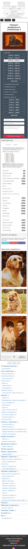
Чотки (3, 493)
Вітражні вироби (6, 454)
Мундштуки (5, 478)
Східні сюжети (6, 419)
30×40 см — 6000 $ (14, 107)
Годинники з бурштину (8, 488)
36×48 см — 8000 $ (14, 110)
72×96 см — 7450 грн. (14, 73)
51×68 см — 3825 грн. (14, 68)
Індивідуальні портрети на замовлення (13, 429)
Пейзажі (4, 397)
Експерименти (6, 518)
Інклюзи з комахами (7, 490)
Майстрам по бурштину (9, 505)
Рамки (9, 363)
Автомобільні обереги (8, 495)
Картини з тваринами (8, 412)
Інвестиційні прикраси (8, 468)
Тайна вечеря (6, 385)
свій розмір (14, 81)
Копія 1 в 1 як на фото (11, 92)
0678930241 (5, 242)
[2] (5, 357)
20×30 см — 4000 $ (14, 105)
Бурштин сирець (6, 507)
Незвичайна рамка (14, 203)
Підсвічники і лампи (7, 483)
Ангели (4, 383)
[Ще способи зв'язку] (23, 14)
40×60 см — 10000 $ (14, 112)
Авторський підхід (10, 89)
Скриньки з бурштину (8, 485)
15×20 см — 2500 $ (14, 99)
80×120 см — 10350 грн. (14, 76)
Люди (3, 407)
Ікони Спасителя (6, 378)
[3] (7, 357)
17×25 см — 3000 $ (14, 102)
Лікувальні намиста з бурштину (11, 459)
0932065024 (13, 242)
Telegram (13, 13)
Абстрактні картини (7, 417)
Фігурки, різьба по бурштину (10, 473)
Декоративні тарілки (8, 444)
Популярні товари (7, 510)
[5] (6, 359)
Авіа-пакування (14, 220)
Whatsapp (19, 13)
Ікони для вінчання (7, 373)
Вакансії (13, 543)
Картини (4, 395)
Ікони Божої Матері (7, 376)
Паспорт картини (14, 227)
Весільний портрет (7, 424)
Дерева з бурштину (7, 481)
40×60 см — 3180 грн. (14, 65)
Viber (7, 13)
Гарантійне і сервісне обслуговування (11, 193)
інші (23, 242)
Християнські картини (8, 414)
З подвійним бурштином (12, 84)
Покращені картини (10, 87)
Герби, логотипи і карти (8, 409)
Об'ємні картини (9, 94)
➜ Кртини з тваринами (15, 535)
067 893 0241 (14, 11)
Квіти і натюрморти (7, 402)
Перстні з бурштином (8, 461)
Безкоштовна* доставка (8, 191)
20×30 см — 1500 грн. (14, 58)
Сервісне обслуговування (14, 538)
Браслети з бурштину (8, 466)
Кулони (4, 464)
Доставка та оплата (7, 188)
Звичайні (7, 52)
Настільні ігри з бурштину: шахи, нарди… (14, 500)
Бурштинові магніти (7, 497)
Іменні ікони (5, 380)
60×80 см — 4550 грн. (14, 70)
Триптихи (4, 439)
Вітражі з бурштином (8, 451)
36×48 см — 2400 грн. (14, 63)
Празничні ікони (6, 390)
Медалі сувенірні (7, 446)
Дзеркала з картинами (8, 441)
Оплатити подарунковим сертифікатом (14, 178)
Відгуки (4, 186)
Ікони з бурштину (7, 371)
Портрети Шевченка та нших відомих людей (14, 431)
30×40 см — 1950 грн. (14, 60)
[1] (3, 357)
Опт (19, 363)
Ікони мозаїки (6, 368)
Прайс (14, 363)
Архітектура (5, 405)
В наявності (5, 513)
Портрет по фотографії (8, 434)
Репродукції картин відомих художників (13, 400)
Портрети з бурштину (8, 422)
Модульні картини (7, 436)
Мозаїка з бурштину (10, 97)
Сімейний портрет (7, 426)
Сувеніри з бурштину (8, 471)
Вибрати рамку (6, 215)
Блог (2, 515)
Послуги (4, 502)
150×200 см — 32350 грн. (14, 78)
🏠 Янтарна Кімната (5, 535)
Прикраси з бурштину (8, 456)
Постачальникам (14, 540)
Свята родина (6, 388)
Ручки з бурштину (7, 476)
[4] (9, 357)
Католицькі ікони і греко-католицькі (12, 392)
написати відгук (22, 357)
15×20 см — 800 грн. (14, 55)
